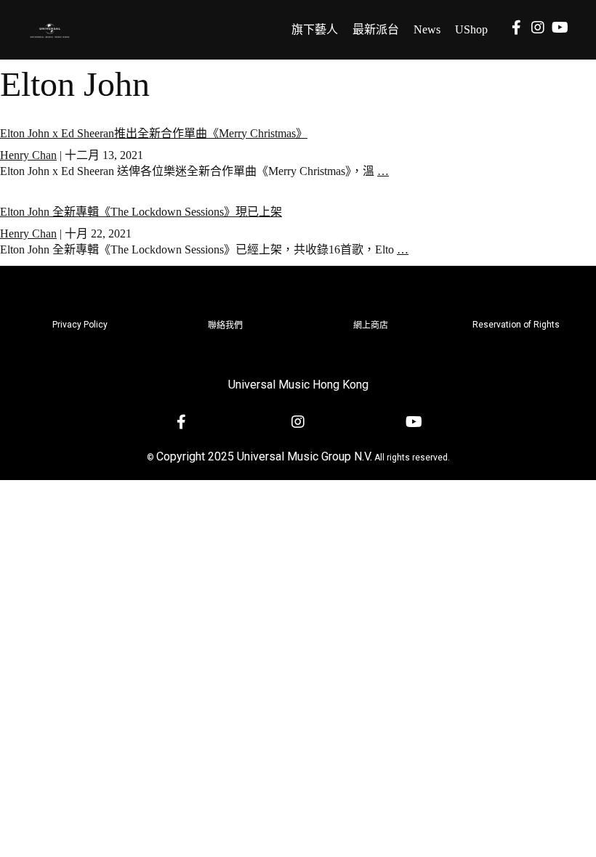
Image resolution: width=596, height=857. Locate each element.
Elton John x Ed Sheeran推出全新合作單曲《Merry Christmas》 (153, 133)
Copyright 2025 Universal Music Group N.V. (264, 456)
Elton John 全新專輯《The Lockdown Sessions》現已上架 (141, 212)
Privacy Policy (80, 325)
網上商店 (370, 325)
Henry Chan (28, 155)
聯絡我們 (225, 325)
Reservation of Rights (516, 325)
